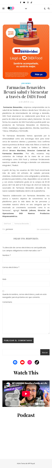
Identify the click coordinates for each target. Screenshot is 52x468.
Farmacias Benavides (22, 224)
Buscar (45, 352)
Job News (26, 83)
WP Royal (31, 463)
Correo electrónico (10, 267)
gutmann (9, 229)
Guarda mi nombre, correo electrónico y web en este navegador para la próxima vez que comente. (24, 295)
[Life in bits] (11, 8)
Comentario (7, 302)
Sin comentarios (43, 229)
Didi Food (7, 224)
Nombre (6, 255)
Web (4, 279)
